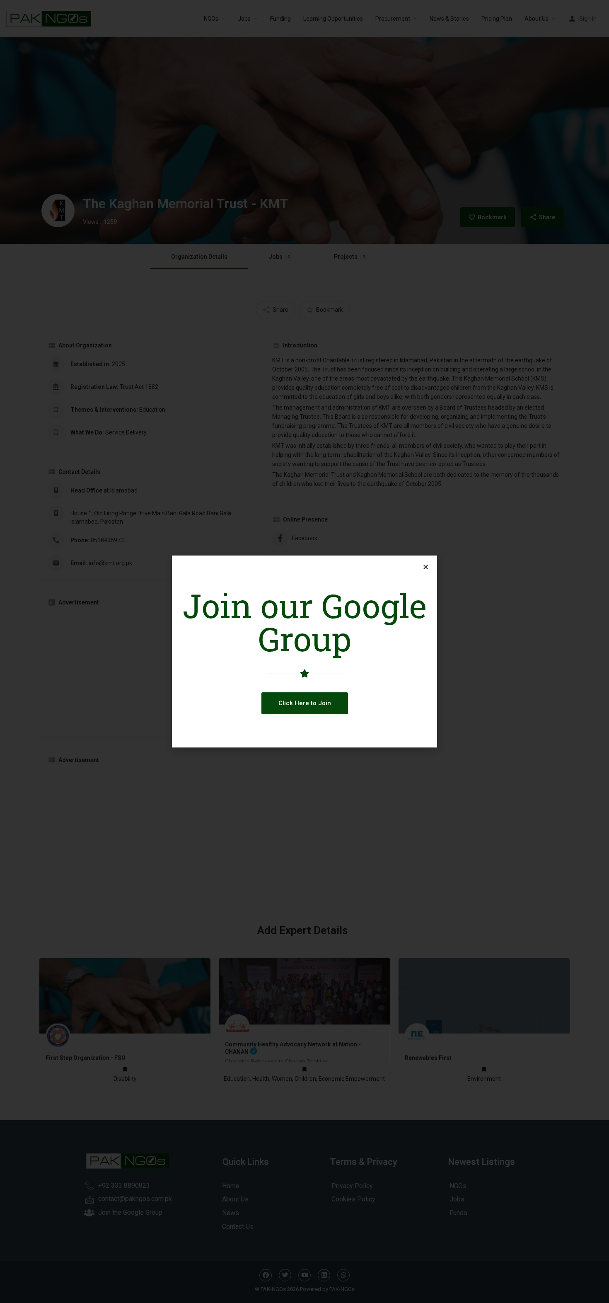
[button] (304, 703)
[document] (304, 651)
